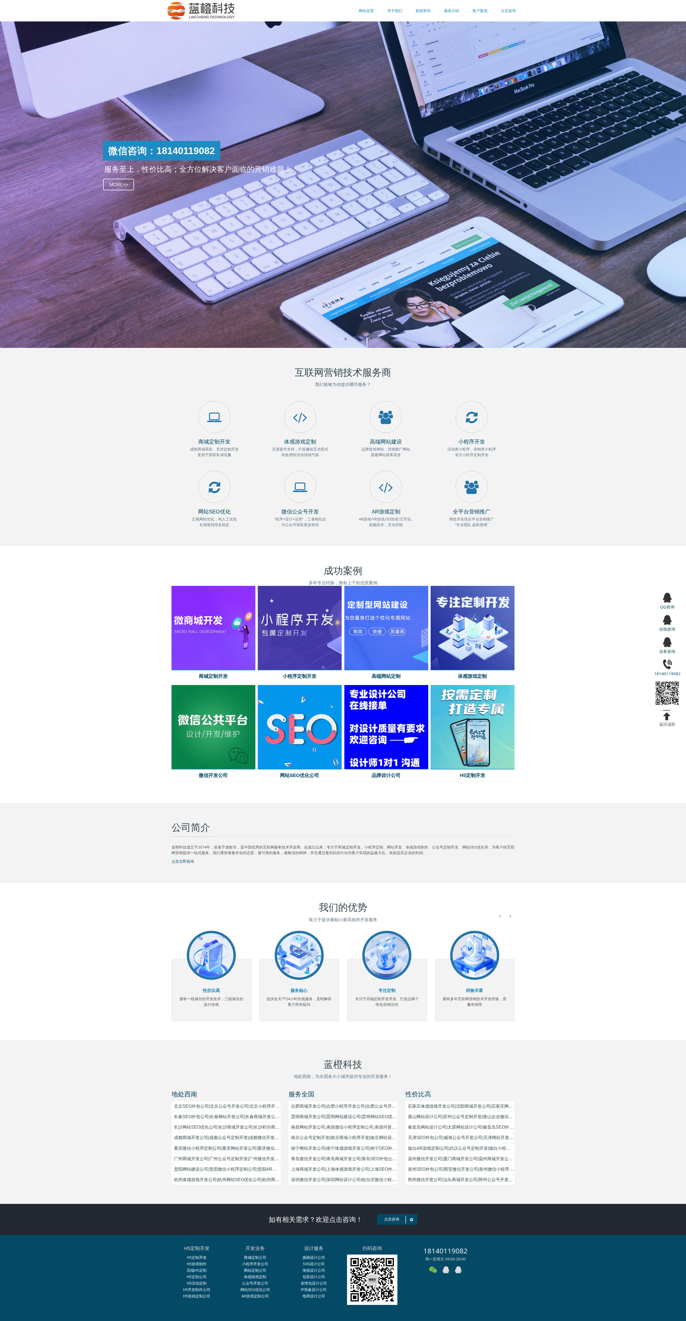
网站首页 (366, 10)
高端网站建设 (386, 442)
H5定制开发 (472, 775)
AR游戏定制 (386, 512)
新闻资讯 (423, 10)
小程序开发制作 (309, 624)
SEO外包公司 (279, 724)
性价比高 (474, 990)
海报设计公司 (314, 1270)
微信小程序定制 (280, 624)
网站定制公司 (255, 1270)
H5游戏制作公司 (474, 724)
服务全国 (301, 1094)
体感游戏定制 (300, 442)
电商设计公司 (314, 1295)
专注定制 (299, 990)
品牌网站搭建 (365, 624)
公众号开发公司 (255, 1283)
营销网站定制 (390, 624)
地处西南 (184, 1094)
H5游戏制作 (197, 1263)
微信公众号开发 (300, 512)
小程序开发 (471, 442)
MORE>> (343, 195)
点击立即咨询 (183, 861)
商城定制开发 (214, 442)
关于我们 (394, 10)
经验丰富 (387, 990)
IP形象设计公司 (314, 1289)
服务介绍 (451, 10)
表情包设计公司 (314, 1283)
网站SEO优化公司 (299, 775)
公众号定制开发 (223, 724)
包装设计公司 (314, 1276)
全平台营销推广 (471, 512)
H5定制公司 (197, 1276)
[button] (51, 184)
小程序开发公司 (255, 1263)
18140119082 (445, 1251)
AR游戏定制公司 (485, 624)
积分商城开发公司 (221, 624)
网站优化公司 (303, 724)
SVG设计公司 (388, 724)
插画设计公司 (363, 724)
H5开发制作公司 (196, 1289)
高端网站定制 (386, 676)
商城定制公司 (192, 624)
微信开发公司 (213, 775)
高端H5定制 (197, 1270)
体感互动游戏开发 (455, 624)
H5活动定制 (448, 724)
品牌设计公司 (386, 775)
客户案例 (479, 10)
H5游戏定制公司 (196, 1295)
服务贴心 (211, 990)
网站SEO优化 (214, 512)
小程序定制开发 (299, 676)
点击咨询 (508, 10)
